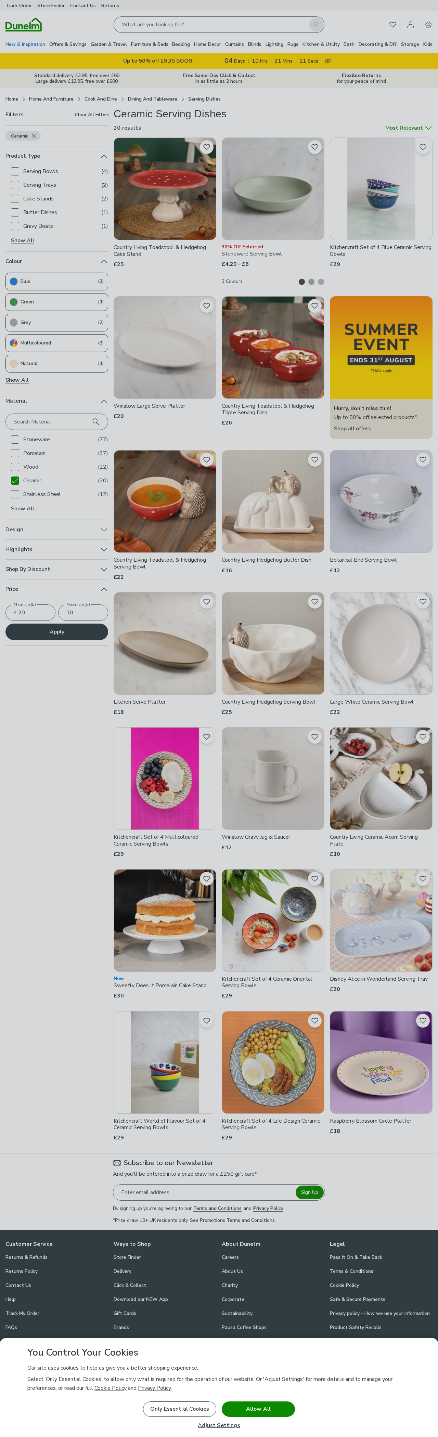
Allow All (258, 1409)
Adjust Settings (219, 1425)
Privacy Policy (154, 1388)
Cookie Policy (110, 1388)
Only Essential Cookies (179, 1409)
